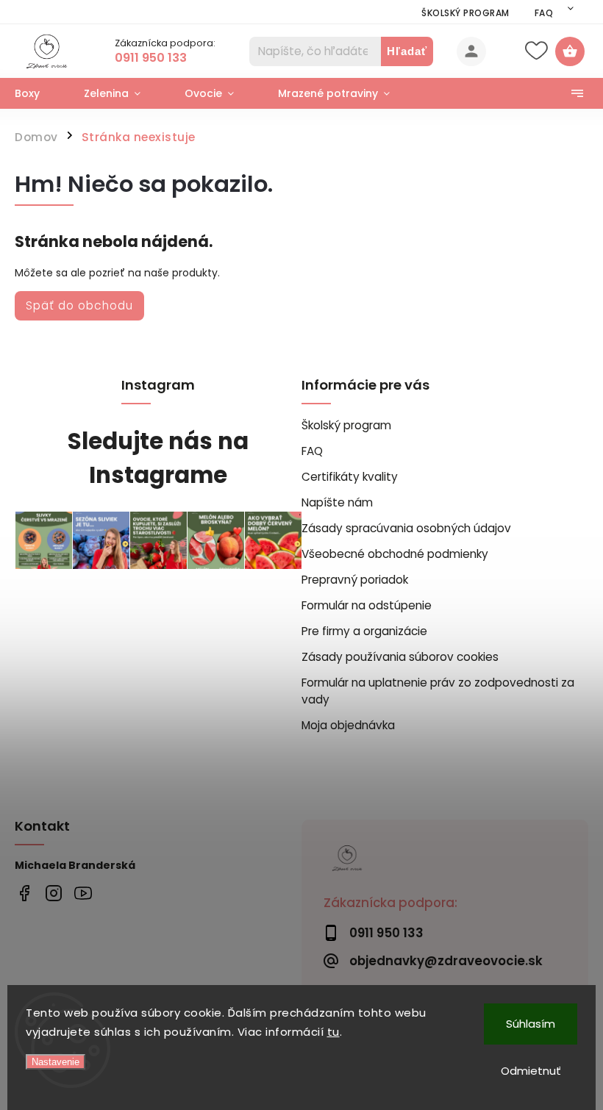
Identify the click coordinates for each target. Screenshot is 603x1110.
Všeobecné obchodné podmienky (395, 554)
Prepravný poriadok (355, 579)
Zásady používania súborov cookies (400, 657)
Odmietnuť (531, 1070)
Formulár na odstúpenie (367, 605)
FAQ (544, 13)
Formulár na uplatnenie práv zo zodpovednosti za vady (438, 691)
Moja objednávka (348, 725)
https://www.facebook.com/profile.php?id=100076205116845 (24, 893)
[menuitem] (38, 93)
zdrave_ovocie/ (53, 893)
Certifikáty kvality (350, 476)
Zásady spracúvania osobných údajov (406, 528)
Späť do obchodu (79, 305)
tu (333, 1031)
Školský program (465, 13)
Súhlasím (530, 1023)
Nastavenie (55, 1061)
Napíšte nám (337, 502)
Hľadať (407, 51)
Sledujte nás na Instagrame (158, 458)
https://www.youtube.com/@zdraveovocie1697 (83, 893)
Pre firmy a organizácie (364, 631)
